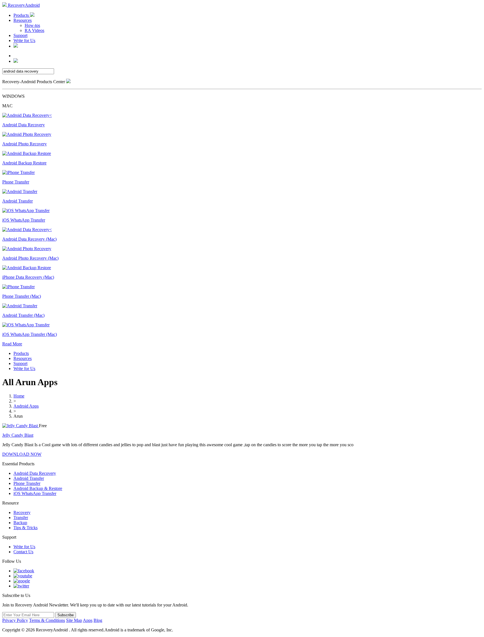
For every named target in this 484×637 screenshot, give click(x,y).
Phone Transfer (26, 483)
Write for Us (24, 40)
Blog (98, 620)
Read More (12, 343)
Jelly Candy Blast (17, 435)
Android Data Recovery (34, 473)
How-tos (32, 25)
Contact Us (23, 551)
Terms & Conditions (47, 620)
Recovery (22, 512)
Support (20, 35)
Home (18, 396)
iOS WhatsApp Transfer (34, 493)
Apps (87, 620)
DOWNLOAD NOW (21, 454)
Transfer (20, 517)
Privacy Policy (15, 620)
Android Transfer (28, 478)
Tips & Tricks (25, 527)
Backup (20, 522)
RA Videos (34, 30)
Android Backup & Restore (37, 488)
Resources (22, 20)
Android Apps (26, 406)
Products (21, 15)
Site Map (74, 620)
